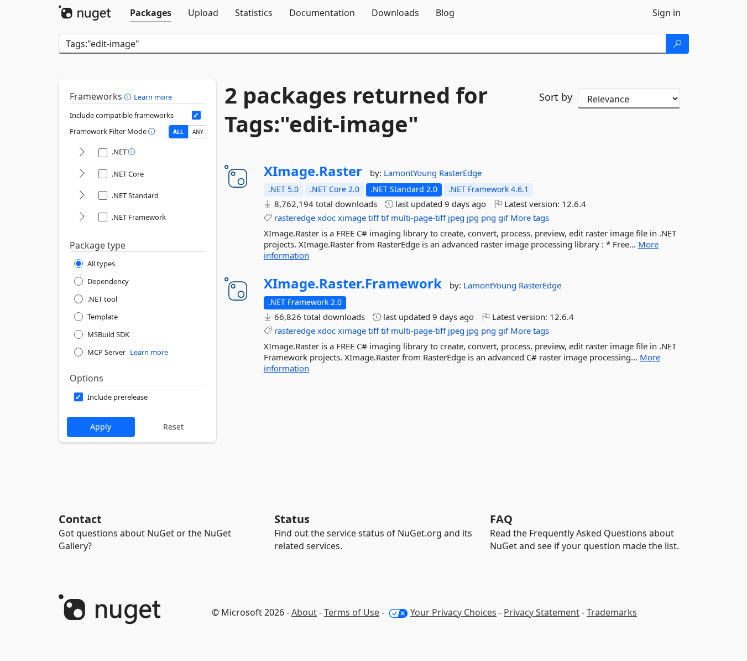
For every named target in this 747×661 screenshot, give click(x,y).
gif (503, 217)
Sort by (555, 97)
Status (292, 519)
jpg (473, 217)
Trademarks (612, 612)
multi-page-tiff (418, 217)
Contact (80, 519)
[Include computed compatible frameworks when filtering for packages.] (196, 115)
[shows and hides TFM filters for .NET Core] (82, 174)
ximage (352, 217)
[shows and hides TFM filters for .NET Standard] (82, 195)
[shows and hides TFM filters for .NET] (82, 152)
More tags (529, 217)
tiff (373, 217)
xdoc (326, 217)
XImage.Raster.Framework (353, 283)
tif (385, 217)
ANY (197, 132)
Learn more (153, 97)
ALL (178, 132)
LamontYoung (411, 172)
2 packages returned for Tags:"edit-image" (356, 109)
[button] (129, 96)
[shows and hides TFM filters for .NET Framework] (82, 217)
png (488, 217)
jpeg (456, 217)
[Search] (677, 44)
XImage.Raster (313, 171)
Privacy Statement (541, 612)
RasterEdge (460, 172)
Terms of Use (351, 612)
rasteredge (294, 217)
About (304, 612)
